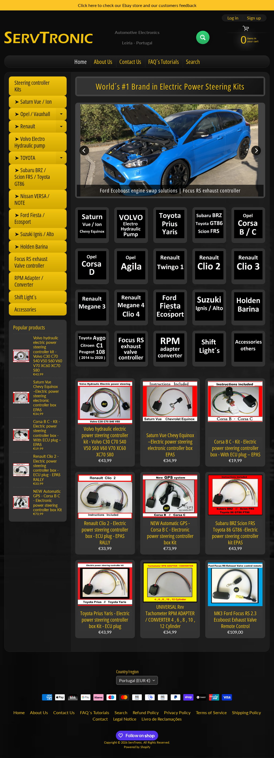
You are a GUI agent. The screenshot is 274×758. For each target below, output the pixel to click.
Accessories (25, 309)
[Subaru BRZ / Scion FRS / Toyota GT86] (209, 225)
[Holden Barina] (248, 307)
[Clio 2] (209, 266)
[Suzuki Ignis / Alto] (209, 307)
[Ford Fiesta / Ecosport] (170, 307)
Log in (232, 18)
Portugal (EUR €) (134, 680)
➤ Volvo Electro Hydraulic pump (29, 142)
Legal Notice (124, 718)
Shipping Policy (246, 712)
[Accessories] (248, 349)
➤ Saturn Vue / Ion (33, 101)
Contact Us (130, 61)
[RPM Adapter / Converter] (170, 349)
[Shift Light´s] (209, 349)
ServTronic (135, 742)
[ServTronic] (48, 37)
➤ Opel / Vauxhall (40, 115)
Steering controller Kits (32, 86)
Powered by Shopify (137, 747)
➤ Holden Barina (31, 246)
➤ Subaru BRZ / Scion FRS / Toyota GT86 (32, 176)
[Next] (256, 150)
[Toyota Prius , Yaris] (170, 225)
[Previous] (84, 150)
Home (80, 61)
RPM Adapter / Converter (28, 281)
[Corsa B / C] (248, 225)
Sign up (254, 18)
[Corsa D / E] (92, 266)
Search (193, 61)
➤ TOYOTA (40, 159)
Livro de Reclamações (162, 718)
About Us (103, 61)
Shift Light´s (25, 297)
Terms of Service (211, 712)
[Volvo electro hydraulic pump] (131, 225)
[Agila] (131, 266)
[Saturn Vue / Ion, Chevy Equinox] (92, 225)
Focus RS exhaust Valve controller (30, 262)
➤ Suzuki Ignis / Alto (34, 234)
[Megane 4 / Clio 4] (131, 307)
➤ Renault (40, 127)
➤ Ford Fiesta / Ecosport (29, 218)
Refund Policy (146, 712)
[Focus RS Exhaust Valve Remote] (131, 349)
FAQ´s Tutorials (163, 61)
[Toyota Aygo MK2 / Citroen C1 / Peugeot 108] (92, 349)
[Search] (203, 37)
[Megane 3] (92, 307)
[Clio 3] (248, 266)
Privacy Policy (177, 712)
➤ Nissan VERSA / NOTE (32, 199)
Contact (100, 718)
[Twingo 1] (170, 266)
